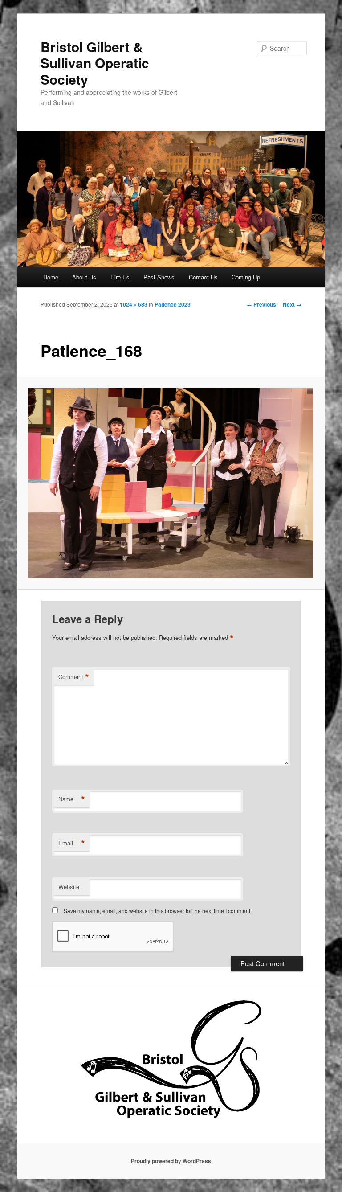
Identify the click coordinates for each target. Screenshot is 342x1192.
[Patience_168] (171, 483)
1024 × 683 (133, 304)
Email (71, 843)
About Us (84, 277)
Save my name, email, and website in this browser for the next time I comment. (158, 910)
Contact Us (203, 277)
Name (71, 799)
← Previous (261, 304)
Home (50, 277)
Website (68, 886)
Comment (73, 677)
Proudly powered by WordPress (171, 1161)
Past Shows (159, 277)
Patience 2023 (173, 304)
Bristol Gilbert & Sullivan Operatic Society (95, 63)
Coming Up (246, 277)
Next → (292, 304)
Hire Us (120, 277)
